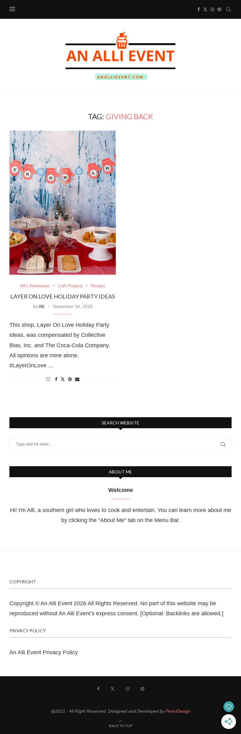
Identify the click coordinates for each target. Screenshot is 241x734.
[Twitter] (205, 9)
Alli (41, 306)
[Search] (228, 9)
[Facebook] (198, 9)
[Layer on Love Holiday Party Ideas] (62, 203)
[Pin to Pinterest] (70, 379)
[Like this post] (48, 379)
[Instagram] (212, 9)
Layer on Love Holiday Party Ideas (62, 296)
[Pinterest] (219, 9)
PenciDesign (178, 711)
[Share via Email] (77, 379)
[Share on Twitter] (63, 379)
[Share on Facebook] (56, 379)
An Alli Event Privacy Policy (43, 652)
